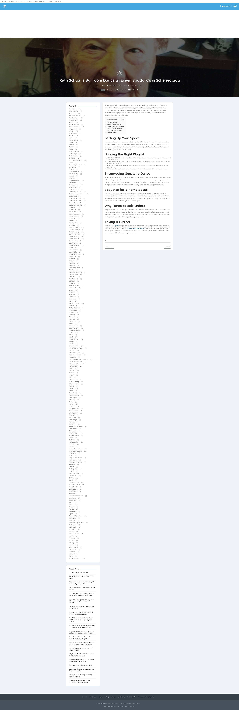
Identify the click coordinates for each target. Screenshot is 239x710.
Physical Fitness (74, 435)
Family (71, 301)
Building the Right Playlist (114, 124)
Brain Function (73, 156)
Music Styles (73, 397)
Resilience (72, 464)
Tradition (72, 538)
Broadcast (72, 158)
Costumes (72, 218)
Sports (71, 505)
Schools (71, 471)
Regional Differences (75, 458)
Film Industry (73, 310)
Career (71, 162)
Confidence (72, 207)
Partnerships (73, 420)
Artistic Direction (74, 124)
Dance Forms (73, 243)
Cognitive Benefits (74, 180)
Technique (72, 520)
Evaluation (72, 283)
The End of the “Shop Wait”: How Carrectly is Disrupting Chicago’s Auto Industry (82, 626)
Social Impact (73, 491)
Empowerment (73, 274)
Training (71, 543)
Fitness (71, 312)
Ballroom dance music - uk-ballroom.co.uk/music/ (119, 706)
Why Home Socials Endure (114, 130)
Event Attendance (74, 285)
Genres (71, 332)
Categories (10, 1)
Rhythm (71, 467)
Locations (72, 370)
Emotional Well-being (75, 272)
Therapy (71, 531)
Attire (70, 138)
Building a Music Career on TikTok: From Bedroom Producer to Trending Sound (81, 632)
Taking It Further (111, 132)
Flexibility (72, 314)
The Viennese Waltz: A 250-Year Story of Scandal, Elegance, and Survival (81, 583)
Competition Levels (75, 198)
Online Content (73, 411)
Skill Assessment (74, 482)
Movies (71, 388)
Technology (72, 527)
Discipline (72, 259)
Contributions (73, 212)
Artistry (71, 131)
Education (72, 263)
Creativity (72, 225)
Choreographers (74, 171)
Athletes (71, 136)
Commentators (73, 185)
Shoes (71, 480)
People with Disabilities (76, 426)
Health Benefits (74, 339)
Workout (71, 554)
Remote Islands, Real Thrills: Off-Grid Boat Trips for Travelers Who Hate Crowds (82, 643)
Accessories (72, 109)
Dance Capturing (74, 236)
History (71, 344)
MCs (70, 377)
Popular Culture (74, 442)
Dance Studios (73, 250)
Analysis (71, 122)
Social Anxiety (73, 487)
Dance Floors (73, 241)
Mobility (71, 386)
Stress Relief (73, 511)
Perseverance (73, 431)
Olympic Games (74, 408)
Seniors (71, 478)
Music (24, 1)
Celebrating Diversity (75, 165)
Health (71, 337)
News (103, 86)
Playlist (71, 437)
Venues (71, 545)
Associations (73, 133)
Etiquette (72, 281)
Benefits (71, 147)
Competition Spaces (75, 200)
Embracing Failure (74, 268)
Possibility (72, 444)
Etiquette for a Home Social (114, 128)
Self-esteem (72, 476)
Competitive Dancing (75, 205)
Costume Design (74, 216)
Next (167, 247)
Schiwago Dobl (73, 469)
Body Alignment (74, 151)
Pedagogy (72, 424)
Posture (71, 446)
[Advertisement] (119, 24)
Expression (72, 299)
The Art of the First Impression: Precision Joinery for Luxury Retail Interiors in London (81, 601)
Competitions (73, 203)
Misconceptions (74, 384)
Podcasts (72, 440)
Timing (71, 536)
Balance (71, 145)
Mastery (71, 375)
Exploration (72, 297)
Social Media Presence (76, 496)
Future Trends (73, 326)
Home (4, 1)
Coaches (71, 178)
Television (72, 529)
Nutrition (72, 406)
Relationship (73, 460)
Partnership (72, 417)
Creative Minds (73, 223)
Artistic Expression (74, 127)
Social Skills (72, 498)
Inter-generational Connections (78, 359)
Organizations (73, 413)
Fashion (71, 306)
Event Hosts (72, 288)
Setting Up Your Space (113, 122)
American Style (73, 120)
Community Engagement (76, 194)
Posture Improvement (76, 449)
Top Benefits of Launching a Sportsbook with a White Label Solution (81, 660)
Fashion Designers (74, 308)
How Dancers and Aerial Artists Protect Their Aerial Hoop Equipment (81, 613)
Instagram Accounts (75, 355)
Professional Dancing (75, 451)
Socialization (73, 500)
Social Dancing (73, 489)
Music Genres (73, 393)
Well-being (72, 552)
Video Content (73, 547)
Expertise (72, 294)
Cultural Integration (75, 234)
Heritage (71, 341)
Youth (71, 556)
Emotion (71, 270)
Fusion (71, 323)
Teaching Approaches (75, 516)
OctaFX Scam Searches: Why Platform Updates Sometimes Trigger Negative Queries (80, 620)
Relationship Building (75, 462)
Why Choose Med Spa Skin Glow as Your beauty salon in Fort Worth (81, 655)
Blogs (71, 149)
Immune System (74, 346)
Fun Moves (72, 321)
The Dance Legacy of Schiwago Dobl (80, 665)
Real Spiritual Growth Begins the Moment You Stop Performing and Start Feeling (81, 594)
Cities (16, 1)
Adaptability (72, 113)
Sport (70, 502)
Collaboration (73, 183)
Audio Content (73, 140)
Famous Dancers (74, 303)
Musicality (72, 399)
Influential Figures (74, 353)
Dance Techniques (74, 254)
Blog (20, 1)
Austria (71, 142)
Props (71, 455)
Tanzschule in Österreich (53, 1)
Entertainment (73, 279)
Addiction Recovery (75, 115)
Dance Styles (73, 252)
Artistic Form (73, 129)
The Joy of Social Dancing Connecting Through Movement (80, 675)
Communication (74, 189)
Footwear (72, 317)
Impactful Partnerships (76, 348)
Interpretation (73, 366)
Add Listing (226, 6)
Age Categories (73, 118)
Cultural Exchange (74, 230)
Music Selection (74, 395)
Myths (71, 402)
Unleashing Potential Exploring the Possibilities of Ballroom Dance (79, 681)
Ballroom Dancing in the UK (36, 1)
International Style (74, 364)
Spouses (71, 507)
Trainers (71, 540)
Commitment (73, 187)
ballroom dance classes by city (136, 228)
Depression (72, 256)
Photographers (73, 433)
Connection (72, 209)
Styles (71, 514)
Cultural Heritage (74, 232)
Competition (73, 196)
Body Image (73, 153)
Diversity (71, 261)
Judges (71, 368)
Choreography (73, 174)
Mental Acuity (73, 379)
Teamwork (72, 518)
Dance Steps (73, 247)
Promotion (72, 453)
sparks (117, 226)
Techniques (72, 525)
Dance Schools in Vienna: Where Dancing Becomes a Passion (81, 670)
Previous (109, 247)
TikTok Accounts (74, 534)
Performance (73, 429)
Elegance (72, 265)
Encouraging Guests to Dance (115, 126)
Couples (71, 221)
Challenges (72, 167)
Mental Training (74, 382)
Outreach (72, 415)
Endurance (72, 276)
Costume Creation (74, 214)
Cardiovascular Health (75, 160)
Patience (71, 422)
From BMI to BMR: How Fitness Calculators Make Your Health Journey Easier (82, 638)
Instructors (72, 357)
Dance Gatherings (74, 245)
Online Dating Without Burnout (78, 572)
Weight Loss (73, 549)
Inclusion (72, 350)
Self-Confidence (74, 473)
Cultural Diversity (74, 227)
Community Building (75, 192)
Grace (71, 335)
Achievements (73, 111)
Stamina (71, 509)
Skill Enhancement (74, 484)
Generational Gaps (74, 330)
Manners (72, 373)
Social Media (73, 493)
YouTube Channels (74, 558)
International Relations (76, 361)
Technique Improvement (76, 522)
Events (71, 290)
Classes (71, 176)
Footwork (72, 319)
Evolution (72, 292)
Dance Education (74, 238)
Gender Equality (74, 328)
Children (71, 169)
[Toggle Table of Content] (122, 119)
